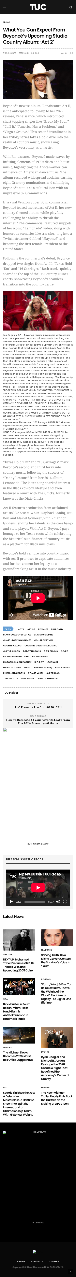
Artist (31, 629)
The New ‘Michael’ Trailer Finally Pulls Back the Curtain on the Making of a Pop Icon (57, 1098)
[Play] (11, 902)
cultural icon (11, 651)
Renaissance (62, 667)
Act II (21, 629)
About (21, 1261)
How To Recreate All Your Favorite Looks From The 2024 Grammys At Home (38, 721)
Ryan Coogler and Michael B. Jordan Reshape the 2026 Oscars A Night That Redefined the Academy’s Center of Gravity (55, 1068)
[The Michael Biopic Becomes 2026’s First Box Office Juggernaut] (19, 1035)
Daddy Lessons (32, 651)
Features (46, 950)
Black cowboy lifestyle (17, 634)
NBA (5, 999)
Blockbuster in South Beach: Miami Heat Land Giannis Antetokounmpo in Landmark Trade (16, 1011)
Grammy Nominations (16, 656)
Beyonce (43, 629)
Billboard (57, 629)
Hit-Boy (39, 662)
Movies (7, 1048)
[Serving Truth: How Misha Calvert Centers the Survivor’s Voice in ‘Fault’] (57, 937)
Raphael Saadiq (43, 667)
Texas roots (10, 678)
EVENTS (45, 1052)
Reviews (46, 979)
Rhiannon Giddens (14, 673)
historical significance (17, 662)
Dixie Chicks (51, 651)
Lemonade (52, 662)
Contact (37, 1261)
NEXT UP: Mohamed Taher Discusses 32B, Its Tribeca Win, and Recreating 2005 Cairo (18, 964)
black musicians (43, 634)
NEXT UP (8, 955)
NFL (5, 1088)
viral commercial (47, 678)
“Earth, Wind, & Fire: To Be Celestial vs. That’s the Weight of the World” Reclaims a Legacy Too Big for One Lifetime (56, 993)
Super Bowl (53, 673)
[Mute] (58, 902)
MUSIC (6, 22)
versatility (27, 678)
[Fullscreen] (65, 902)
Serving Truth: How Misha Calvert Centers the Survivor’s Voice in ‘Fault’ (56, 960)
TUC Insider (9, 53)
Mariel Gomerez (12, 667)
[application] (38, 887)
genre (64, 651)
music (27, 667)
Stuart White (35, 673)
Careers (54, 1261)
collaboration (43, 640)
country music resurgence (41, 645)
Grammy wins (40, 656)
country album (12, 645)
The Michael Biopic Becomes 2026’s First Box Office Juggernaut (18, 1056)
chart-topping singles (17, 640)
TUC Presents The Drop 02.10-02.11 (38, 707)
